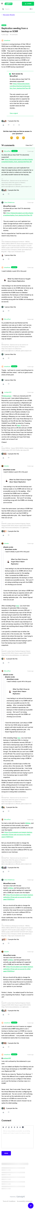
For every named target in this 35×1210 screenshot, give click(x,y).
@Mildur (28, 823)
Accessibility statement (24, 1201)
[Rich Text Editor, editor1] (17, 1138)
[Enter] (3, 9)
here (19, 425)
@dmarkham (7, 396)
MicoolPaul (7, 151)
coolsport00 (7, 392)
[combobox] (17, 9)
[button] (2, 4)
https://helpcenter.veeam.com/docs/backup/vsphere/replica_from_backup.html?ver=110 (20, 85)
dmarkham (7, 40)
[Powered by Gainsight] (17, 1197)
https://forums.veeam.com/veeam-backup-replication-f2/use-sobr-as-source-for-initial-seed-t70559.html (16, 834)
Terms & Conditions (9, 1201)
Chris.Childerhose (9, 202)
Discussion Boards (9, 15)
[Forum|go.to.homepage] (8, 4)
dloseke (6, 466)
